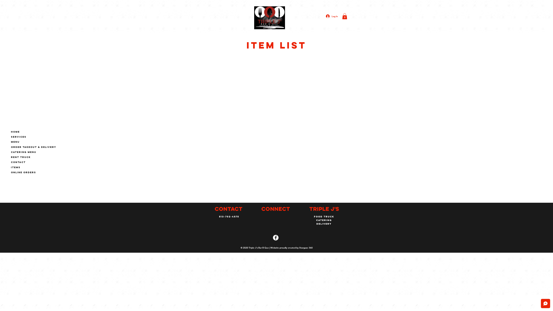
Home (15, 131)
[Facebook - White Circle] (276, 237)
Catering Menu (23, 152)
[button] (344, 16)
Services (18, 136)
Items (15, 167)
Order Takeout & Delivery (33, 147)
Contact (18, 162)
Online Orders (23, 172)
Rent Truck (21, 157)
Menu (15, 141)
